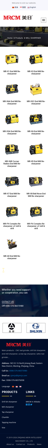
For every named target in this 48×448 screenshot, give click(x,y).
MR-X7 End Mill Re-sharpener (12, 194)
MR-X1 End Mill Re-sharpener (12, 72)
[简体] (13, 386)
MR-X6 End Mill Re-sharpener (36, 132)
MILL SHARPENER (33, 38)
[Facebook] (27, 404)
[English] (20, 386)
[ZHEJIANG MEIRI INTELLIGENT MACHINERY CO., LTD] (18, 18)
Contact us (20, 444)
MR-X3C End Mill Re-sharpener (36, 102)
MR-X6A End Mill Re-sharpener (12, 102)
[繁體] (16, 386)
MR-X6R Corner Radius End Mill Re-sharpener (12, 163)
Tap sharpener (8, 412)
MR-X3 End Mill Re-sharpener (36, 72)
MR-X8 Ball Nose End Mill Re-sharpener (36, 194)
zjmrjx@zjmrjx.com (19, 375)
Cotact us (8, 301)
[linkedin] (29, 404)
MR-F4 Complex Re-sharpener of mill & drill (12, 226)
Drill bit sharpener (9, 401)
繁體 (24, 7)
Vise (3, 427)
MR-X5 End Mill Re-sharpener (36, 162)
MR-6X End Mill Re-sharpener (12, 257)
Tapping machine (9, 422)
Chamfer (5, 417)
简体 (16, 7)
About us (10, 444)
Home (9, 38)
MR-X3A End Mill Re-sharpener (12, 132)
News (39, 444)
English (32, 7)
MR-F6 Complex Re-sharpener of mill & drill (36, 226)
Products (19, 38)
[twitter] (31, 404)
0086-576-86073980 (18, 370)
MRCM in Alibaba (33, 401)
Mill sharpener (8, 407)
